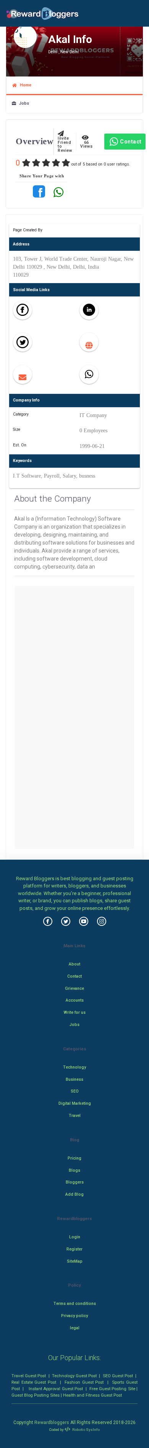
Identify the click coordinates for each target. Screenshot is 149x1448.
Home (24, 85)
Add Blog (74, 1194)
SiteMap (75, 1261)
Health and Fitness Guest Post (92, 1395)
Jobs (22, 103)
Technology (74, 1067)
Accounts (75, 1000)
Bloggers (75, 1182)
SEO (75, 1091)
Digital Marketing (74, 1103)
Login (74, 1237)
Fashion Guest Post (84, 1382)
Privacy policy (74, 1315)
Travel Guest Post (28, 1375)
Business (74, 1079)
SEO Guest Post (118, 1375)
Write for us (75, 1012)
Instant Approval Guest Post (56, 1388)
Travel (75, 1115)
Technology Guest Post (74, 1375)
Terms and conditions (74, 1303)
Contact (131, 142)
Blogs (74, 1170)
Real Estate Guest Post (33, 1382)
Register (74, 1249)
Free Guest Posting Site (112, 1388)
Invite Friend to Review (65, 142)
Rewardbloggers (51, 1422)
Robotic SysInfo (85, 1429)
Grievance (74, 988)
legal (74, 1327)
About (74, 964)
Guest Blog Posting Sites (35, 1395)
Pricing (74, 1158)
